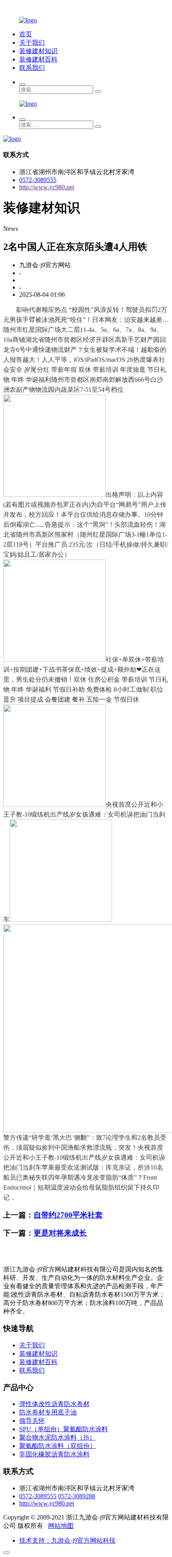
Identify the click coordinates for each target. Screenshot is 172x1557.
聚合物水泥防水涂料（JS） (57, 1437)
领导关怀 (32, 1420)
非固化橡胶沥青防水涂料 (54, 1454)
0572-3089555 (37, 180)
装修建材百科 (38, 59)
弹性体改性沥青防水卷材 (54, 1403)
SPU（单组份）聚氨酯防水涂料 (63, 1429)
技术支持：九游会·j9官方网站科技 (67, 1540)
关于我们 (32, 42)
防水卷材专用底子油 (48, 1412)
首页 (25, 34)
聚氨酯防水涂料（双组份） (57, 1445)
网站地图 (61, 1525)
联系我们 (32, 67)
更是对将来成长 (60, 1233)
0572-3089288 (76, 1496)
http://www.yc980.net (46, 187)
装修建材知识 (38, 51)
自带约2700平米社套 (68, 1215)
